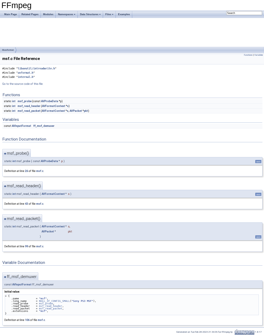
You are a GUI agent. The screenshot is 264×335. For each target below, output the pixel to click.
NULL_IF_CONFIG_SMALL (54, 301)
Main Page (10, 14)
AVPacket (76, 110)
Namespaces (65, 14)
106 (27, 320)
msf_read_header (29, 106)
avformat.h (25, 72)
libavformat (8, 50)
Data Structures (89, 14)
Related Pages (29, 14)
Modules (48, 14)
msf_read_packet (29, 110)
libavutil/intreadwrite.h (36, 68)
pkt (86, 110)
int (13, 101)
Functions (248, 55)
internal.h (25, 76)
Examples (124, 14)
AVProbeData (49, 101)
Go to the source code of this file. (22, 83)
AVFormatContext (53, 106)
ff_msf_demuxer (44, 125)
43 (26, 203)
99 (26, 246)
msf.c (39, 171)
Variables (258, 55)
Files (108, 14)
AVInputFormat (21, 125)
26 (26, 171)
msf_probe (25, 101)
